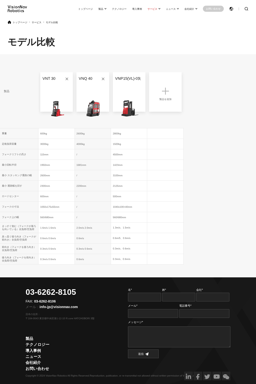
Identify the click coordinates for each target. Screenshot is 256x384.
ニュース (171, 8)
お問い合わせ (213, 8)
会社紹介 (189, 8)
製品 (100, 8)
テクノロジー (119, 8)
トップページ (85, 8)
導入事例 (137, 8)
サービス (152, 8)
